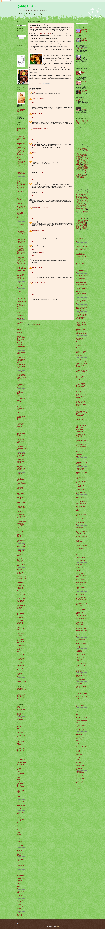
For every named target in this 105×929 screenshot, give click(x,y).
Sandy (85, 191)
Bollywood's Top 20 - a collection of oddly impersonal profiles (82, 325)
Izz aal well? (19, 429)
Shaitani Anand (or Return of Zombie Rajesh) (21, 263)
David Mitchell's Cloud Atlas (80, 702)
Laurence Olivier (79, 162)
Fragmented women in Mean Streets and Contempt (21, 360)
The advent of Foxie (20, 715)
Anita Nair (81, 126)
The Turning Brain (20, 617)
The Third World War (79, 584)
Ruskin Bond (78, 189)
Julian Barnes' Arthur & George (81, 643)
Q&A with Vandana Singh (80, 489)
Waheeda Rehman (84, 204)
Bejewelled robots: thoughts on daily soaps (21, 788)
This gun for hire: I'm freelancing (81, 765)
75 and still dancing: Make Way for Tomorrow (21, 258)
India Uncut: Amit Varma (21, 875)
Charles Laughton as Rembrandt (20, 440)
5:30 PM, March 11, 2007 (44, 207)
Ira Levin (81, 153)
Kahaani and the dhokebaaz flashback (20, 278)
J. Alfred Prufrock (35, 160)
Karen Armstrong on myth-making (81, 630)
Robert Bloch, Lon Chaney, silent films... (20, 670)
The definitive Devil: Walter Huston (20, 456)
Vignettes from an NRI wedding (81, 746)
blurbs (86, 208)
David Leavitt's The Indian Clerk (81, 545)
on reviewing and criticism (81, 222)
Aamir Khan (78, 120)
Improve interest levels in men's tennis (21, 803)
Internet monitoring (20, 824)
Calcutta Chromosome (21, 855)
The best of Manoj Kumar (80, 729)
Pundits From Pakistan (80, 677)
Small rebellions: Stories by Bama (81, 580)
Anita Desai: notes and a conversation (80, 538)
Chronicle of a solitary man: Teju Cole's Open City (81, 343)
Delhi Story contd (20, 732)
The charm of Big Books (80, 670)
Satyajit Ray (85, 192)
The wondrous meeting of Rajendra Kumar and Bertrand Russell (21, 318)
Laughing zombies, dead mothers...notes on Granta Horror (81, 333)
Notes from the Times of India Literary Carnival (81, 339)
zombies (82, 231)
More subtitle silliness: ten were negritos (21, 757)
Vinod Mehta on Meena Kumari (81, 256)
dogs (83, 214)
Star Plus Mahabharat (80, 197)
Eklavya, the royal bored (21, 551)
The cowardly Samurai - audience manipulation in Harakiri (21, 375)
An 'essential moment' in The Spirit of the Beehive (21, 342)
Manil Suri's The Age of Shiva (81, 533)
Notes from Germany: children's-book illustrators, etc (81, 469)
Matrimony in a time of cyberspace (20, 714)
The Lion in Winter (20, 531)
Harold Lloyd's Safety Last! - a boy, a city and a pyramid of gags (21, 134)
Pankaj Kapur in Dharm (21, 507)
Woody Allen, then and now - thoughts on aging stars (21, 237)
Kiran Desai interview (79, 622)
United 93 (18, 574)
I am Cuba (19, 291)
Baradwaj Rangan (20, 850)
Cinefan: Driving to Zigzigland (20, 536)
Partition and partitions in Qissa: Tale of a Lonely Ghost (21, 148)
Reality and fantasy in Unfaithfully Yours (20, 447)
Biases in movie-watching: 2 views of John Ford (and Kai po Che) (21, 168)
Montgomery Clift (79, 170)
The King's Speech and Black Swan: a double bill (21, 349)
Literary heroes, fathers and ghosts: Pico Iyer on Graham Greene (80, 330)
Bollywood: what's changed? (20, 649)
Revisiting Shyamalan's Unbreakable (21, 580)
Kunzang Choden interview (80, 679)
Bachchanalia (19, 635)
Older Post (71, 322)
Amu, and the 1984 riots (21, 672)
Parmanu (18, 886)
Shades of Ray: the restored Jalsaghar (20, 310)
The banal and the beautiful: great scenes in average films (21, 331)
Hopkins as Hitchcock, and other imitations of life (21, 234)
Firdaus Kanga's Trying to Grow (81, 490)
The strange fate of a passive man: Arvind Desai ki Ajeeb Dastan (21, 249)
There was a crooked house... (81, 459)
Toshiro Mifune (82, 201)
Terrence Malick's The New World (20, 608)
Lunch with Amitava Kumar (80, 561)
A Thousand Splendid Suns (80, 560)
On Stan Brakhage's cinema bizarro (20, 225)
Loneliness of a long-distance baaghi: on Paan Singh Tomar (21, 260)
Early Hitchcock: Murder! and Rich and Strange (21, 469)
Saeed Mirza (84, 189)
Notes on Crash (19, 618)
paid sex (77, 223)
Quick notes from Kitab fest (80, 609)
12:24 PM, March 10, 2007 (42, 120)
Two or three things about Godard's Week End (21, 444)
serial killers (85, 226)
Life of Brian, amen (20, 668)
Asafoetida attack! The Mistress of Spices (21, 601)
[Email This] (45, 83)
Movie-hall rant (19, 809)
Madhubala (83, 163)
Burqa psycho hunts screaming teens (20, 488)
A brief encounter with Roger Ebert (20, 199)
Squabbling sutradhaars (21, 693)
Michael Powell (85, 168)
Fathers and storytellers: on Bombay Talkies (21, 197)
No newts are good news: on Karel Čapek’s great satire (82, 381)
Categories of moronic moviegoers (21, 791)
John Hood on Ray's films (80, 517)
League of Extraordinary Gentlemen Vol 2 (80, 651)
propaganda (85, 224)
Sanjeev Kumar (79, 192)
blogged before (34, 27)
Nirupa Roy (85, 175)
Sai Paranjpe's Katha (20, 558)
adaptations (78, 207)
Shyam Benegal (78, 195)
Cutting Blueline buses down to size (21, 781)
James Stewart (78, 156)
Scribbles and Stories (20, 895)
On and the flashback (84, 91)
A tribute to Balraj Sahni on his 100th (21, 201)
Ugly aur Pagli (19, 482)
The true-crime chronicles (80, 278)
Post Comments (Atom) (36, 324)
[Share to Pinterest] (49, 83)
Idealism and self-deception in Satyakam (21, 337)
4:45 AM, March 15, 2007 (40, 267)
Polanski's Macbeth (20, 568)
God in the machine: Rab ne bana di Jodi (21, 476)
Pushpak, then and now (21, 553)
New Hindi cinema (82, 173)
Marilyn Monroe (84, 166)
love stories (85, 220)
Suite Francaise (78, 563)
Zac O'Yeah (84, 206)
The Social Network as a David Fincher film (21, 365)
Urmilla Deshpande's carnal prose (81, 372)
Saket (77, 190)
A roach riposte (78, 784)
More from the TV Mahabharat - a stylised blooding (84, 30)
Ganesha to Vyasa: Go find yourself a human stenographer (21, 695)
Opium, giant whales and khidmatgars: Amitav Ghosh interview (80, 509)
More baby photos (20, 719)
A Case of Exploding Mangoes (81, 503)
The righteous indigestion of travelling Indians (21, 798)
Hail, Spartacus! (19, 627)
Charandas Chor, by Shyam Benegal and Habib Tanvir (20, 151)
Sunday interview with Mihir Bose (81, 693)
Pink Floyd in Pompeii (20, 658)
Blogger (57, 926)
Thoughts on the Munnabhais (20, 573)
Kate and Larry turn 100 (21, 550)
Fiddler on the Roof (20, 571)
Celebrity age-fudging (20, 800)
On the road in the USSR (80, 542)
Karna (82, 159)
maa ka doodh (80, 221)
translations (83, 229)
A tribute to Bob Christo (21, 351)
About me (21, 14)
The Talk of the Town (20, 512)
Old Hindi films (80, 177)
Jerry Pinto (79, 157)
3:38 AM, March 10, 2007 (40, 98)
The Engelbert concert (79, 768)
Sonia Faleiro (85, 195)
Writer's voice (78, 762)
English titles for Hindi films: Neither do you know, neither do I (81, 100)
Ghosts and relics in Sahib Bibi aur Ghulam (21, 293)
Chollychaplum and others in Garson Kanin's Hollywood (81, 415)
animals (84, 207)
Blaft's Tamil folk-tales (79, 474)
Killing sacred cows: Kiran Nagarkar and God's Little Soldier (81, 615)
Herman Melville (78, 147)
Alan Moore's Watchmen (80, 594)
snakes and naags (84, 227)
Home (51, 322)
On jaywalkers (19, 777)
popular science (78, 224)
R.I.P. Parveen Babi (20, 665)
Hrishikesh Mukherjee (79, 149)
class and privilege (79, 213)
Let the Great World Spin (80, 419)
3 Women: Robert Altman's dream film (20, 387)
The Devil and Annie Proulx (80, 492)
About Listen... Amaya (20, 211)
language (79, 220)
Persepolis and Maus (79, 708)
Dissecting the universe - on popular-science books (80, 292)
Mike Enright (19, 883)
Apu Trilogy (82, 127)
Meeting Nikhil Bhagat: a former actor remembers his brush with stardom (21, 191)
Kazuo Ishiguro (82, 160)
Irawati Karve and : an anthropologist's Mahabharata (84, 108)
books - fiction (80, 209)
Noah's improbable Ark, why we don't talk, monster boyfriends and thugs (81, 412)
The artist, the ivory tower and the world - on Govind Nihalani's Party (21, 268)
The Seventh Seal (20, 661)
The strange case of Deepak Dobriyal (20, 171)
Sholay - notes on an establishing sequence (21, 315)
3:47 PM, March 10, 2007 (41, 192)
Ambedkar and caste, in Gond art (81, 350)
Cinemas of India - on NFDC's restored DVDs (21, 232)
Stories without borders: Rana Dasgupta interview (81, 691)
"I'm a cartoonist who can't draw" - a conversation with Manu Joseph (82, 288)
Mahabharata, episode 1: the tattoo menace (83, 82)
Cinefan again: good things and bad (20, 813)
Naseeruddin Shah (80, 171)
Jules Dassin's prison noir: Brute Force (20, 435)
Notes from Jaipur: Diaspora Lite (81, 479)
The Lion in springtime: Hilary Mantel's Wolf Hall (81, 465)
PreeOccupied (19, 890)
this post (33, 145)
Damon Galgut (78, 706)
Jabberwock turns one (79, 761)
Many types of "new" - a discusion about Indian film (21, 216)
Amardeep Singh (20, 845)
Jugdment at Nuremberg (21, 546)
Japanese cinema (85, 156)
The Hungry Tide (79, 683)
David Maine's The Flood (80, 671)
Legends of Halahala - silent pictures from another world (80, 261)
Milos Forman (79, 169)
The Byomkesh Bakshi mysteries (81, 599)
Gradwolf (18, 870)
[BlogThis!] (46, 83)
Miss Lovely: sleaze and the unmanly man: (21, 139)
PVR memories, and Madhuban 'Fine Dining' (21, 744)
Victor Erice (81, 202)
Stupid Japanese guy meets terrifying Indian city (80, 318)
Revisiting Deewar (20, 659)
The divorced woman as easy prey (82, 749)
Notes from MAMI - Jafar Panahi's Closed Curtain (21, 160)
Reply (33, 95)
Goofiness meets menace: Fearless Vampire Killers (20, 560)
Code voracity (19, 832)
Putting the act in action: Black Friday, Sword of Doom (21, 283)
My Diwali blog (78, 779)
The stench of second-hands (81, 644)
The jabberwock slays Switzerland (20, 822)
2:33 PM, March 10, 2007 (41, 172)
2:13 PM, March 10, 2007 (43, 160)
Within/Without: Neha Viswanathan (20, 915)
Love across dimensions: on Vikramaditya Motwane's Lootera (21, 178)
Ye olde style (78, 787)
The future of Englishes (80, 705)
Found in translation (79, 238)
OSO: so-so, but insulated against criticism (21, 522)
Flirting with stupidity (20, 811)
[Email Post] (43, 83)
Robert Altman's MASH (21, 654)
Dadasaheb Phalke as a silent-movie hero (21, 320)
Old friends (78, 774)
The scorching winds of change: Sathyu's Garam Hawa (21, 412)
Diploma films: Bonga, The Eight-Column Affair (21, 467)
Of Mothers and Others (83, 176)
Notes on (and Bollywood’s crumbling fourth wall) (84, 73)
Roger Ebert (79, 188)
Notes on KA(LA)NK (20, 582)
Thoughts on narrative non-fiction (81, 410)
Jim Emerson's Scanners (21, 876)
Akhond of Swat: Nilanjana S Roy (20, 843)
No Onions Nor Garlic (79, 586)
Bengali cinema (80, 130)
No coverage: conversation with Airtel (21, 818)
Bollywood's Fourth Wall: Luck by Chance (21, 471)
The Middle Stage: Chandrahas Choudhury (21, 906)
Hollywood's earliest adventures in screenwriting (20, 296)
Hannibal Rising (79, 570)
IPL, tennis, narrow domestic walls (81, 717)
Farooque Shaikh (79, 141)
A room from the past (79, 781)
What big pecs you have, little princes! (21, 700)
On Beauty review (79, 646)
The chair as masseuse (80, 778)
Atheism (81, 129)
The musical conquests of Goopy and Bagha (21, 358)
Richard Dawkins (85, 187)
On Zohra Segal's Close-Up (80, 427)
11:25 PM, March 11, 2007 (42, 245)
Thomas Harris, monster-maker (81, 618)
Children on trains (20, 792)
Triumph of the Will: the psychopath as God (21, 385)
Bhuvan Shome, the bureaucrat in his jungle (21, 173)
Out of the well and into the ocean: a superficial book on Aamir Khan (81, 310)
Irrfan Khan (86, 153)
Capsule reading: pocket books (81, 655)
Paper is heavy (19, 806)
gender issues (79, 219)
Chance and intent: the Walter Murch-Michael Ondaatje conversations (21, 220)
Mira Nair (84, 169)
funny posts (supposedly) (36, 84)
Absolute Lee (19, 841)
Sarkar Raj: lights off (20, 497)
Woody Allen (85, 205)
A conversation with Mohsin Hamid (82, 558)
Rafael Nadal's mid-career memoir (82, 359)
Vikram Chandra (80, 203)
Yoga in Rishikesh (79, 724)
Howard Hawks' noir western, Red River (20, 334)
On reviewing (78, 785)
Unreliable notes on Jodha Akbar (20, 509)
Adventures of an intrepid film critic (82, 284)
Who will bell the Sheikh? (21, 760)
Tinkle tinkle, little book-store (81, 277)
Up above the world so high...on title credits (21, 327)
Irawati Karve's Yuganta (80, 544)
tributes (77, 230)
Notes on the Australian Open (81, 727)
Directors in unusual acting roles (20, 323)
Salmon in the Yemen (79, 552)
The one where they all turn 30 (81, 775)
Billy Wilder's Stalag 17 (21, 433)
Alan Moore (82, 121)
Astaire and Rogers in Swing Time (20, 519)
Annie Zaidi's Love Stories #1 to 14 (82, 275)
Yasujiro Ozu (78, 206)
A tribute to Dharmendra (21, 362)
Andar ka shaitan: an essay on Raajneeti (20, 401)
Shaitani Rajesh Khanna (82, 193)
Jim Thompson (85, 157)
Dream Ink (19, 864)
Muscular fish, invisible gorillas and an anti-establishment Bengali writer (82, 408)
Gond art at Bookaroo (79, 493)
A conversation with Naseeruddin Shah (20, 424)
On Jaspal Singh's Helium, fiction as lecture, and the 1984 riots (81, 249)
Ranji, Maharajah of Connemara (81, 698)
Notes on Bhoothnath (20, 498)
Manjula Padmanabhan (82, 165)
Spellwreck (78, 755)
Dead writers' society (79, 274)
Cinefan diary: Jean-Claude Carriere (20, 588)
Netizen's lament (79, 757)
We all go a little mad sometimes (20, 414)
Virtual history (19, 662)
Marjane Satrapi (78, 167)
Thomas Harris (83, 200)
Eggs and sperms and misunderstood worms (79, 430)
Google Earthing (20, 737)
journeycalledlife (35, 120)
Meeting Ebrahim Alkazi (80, 730)
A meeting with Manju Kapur (80, 505)
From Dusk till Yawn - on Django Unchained (21, 209)
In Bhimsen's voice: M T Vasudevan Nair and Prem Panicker (80, 452)
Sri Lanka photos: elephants (80, 718)
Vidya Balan (47, 44)
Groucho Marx (85, 144)
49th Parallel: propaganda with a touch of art (21, 305)
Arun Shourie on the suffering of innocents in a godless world (81, 361)
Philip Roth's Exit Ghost (80, 535)
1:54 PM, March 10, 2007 (39, 152)
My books (28, 14)
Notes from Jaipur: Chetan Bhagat (81, 481)
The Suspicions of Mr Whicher (81, 467)
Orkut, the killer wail (20, 796)
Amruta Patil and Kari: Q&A (80, 527)
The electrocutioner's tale (80, 458)
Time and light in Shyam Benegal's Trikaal (21, 229)
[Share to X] (47, 83)
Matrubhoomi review (20, 645)
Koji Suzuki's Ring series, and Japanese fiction (81, 541)
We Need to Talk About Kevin (81, 649)
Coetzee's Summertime (80, 461)
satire (85, 225)
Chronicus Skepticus (36, 128)
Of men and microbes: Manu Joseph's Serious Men (80, 435)
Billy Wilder (86, 130)
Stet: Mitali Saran (20, 899)
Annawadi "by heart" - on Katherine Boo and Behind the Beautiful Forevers (82, 315)
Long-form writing (37, 14)
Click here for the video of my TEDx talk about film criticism (21, 110)
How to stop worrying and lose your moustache (21, 378)
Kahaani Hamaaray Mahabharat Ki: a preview (21, 689)
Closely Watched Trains (21, 542)
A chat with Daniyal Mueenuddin (81, 482)
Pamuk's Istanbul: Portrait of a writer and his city (81, 664)
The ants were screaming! (21, 578)
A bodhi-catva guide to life (80, 272)
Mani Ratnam (86, 164)
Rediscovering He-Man (80, 744)
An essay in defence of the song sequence (21, 154)
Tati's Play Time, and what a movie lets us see (21, 431)
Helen (86, 146)
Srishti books (84, 196)
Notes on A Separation (21, 270)
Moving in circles (79, 754)
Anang (33, 92)
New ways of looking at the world (81, 720)
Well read (77, 680)
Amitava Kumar (19, 846)
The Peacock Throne (79, 567)
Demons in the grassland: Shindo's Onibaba (21, 437)
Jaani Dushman (85, 154)
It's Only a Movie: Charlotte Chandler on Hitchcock (80, 624)
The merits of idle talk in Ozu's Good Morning (21, 383)
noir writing (86, 221)
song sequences (79, 228)
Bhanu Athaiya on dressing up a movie (20, 426)
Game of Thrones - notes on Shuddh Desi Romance (21, 162)
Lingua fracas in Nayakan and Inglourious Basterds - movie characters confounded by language (21, 144)
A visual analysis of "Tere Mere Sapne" (21, 129)
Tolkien (77, 201)
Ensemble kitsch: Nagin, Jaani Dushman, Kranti (21, 548)
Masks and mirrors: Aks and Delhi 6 (21, 308)
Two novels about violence (80, 286)
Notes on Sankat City (20, 457)
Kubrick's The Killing (20, 473)
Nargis (85, 170)
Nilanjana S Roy (78, 175)
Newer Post (30, 322)
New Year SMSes (20, 775)
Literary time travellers (79, 237)
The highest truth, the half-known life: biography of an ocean (81, 386)
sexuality (77, 227)
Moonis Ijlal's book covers (80, 579)
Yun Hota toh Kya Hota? (21, 583)
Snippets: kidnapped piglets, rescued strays (81, 379)
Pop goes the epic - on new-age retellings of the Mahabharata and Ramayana (81, 241)
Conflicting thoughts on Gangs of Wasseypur (21, 244)
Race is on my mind (20, 506)
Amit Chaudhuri (84, 122)
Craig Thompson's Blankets (80, 557)
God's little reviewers (79, 747)
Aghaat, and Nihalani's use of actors (21, 454)
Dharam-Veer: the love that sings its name (21, 590)
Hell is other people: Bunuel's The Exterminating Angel (20, 372)
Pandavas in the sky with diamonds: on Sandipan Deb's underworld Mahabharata (81, 259)
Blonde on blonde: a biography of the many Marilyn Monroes (81, 280)
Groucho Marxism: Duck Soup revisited (21, 603)
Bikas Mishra (34, 282)
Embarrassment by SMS (21, 769)
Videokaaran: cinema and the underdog (21, 287)
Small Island (78, 682)
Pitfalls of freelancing (20, 808)
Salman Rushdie (82, 190)
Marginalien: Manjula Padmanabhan (20, 880)
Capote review (19, 612)
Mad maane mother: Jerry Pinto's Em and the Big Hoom (81, 296)
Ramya (33, 152)
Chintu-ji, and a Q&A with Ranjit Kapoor (21, 451)
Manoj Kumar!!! (78, 166)
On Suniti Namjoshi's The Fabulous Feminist (80, 271)
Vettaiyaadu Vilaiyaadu (21, 566)
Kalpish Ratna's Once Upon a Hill (81, 289)
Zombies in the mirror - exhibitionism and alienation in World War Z (81, 254)
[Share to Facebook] (48, 83)
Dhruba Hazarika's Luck (80, 454)
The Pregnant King (79, 526)
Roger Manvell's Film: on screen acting (21, 637)
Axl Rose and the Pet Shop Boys (81, 734)
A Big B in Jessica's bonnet (80, 564)
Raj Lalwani (34, 259)
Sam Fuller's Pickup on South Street (21, 460)
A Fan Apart (19, 840)
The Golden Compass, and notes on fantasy (21, 515)
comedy (86, 213)
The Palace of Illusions (80, 522)
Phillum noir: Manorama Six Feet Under (21, 517)
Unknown (34, 113)
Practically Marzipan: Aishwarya (20, 888)
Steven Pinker (82, 198)
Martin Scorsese (85, 167)
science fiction (78, 226)
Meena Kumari (79, 168)
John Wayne (78, 158)
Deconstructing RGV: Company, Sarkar (20, 625)
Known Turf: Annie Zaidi (21, 878)
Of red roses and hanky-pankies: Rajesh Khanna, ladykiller (21, 339)
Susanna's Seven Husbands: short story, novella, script (82, 377)
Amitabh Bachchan (79, 123)
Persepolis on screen (20, 495)
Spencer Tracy (78, 196)
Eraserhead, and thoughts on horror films (21, 623)
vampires (81, 230)
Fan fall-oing (78, 788)
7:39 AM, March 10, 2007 (40, 113)
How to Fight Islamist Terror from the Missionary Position (81, 308)
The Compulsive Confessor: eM (20, 901)
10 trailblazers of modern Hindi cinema (21, 222)
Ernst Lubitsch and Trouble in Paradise (20, 479)
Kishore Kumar (83, 161)
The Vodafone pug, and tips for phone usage (21, 786)
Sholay (85, 194)
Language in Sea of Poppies (81, 514)
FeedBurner (22, 40)
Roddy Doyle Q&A (79, 442)
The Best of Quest (79, 355)
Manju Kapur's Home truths (80, 605)
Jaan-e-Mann (19, 569)
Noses (77, 176)
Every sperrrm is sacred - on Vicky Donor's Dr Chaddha (21, 275)
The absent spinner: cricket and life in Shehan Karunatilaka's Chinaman (82, 389)
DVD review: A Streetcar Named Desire (21, 500)
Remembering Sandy (79, 782)
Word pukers (19, 825)
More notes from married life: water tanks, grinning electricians (21, 709)
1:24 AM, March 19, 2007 (41, 282)
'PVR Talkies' (19, 726)
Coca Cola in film (20, 285)
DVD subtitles (19, 768)
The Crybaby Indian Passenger (20, 794)
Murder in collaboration (80, 356)
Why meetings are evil (21, 764)
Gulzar (78, 145)
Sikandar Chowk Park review (81, 647)
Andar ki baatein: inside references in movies (21, 272)
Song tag (77, 769)
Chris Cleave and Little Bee (80, 476)
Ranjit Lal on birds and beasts (81, 497)
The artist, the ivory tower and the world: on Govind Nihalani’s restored (84, 40)
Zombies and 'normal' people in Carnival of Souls (20, 404)
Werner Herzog (79, 205)
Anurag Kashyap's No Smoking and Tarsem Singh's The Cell (20, 524)
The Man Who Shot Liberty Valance (20, 586)
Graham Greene (79, 144)
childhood (84, 212)
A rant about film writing (21, 759)
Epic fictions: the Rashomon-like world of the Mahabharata (81, 374)
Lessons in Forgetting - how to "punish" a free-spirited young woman (21, 187)
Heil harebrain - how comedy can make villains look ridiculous (21, 204)
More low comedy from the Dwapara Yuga (21, 698)
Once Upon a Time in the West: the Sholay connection (21, 679)
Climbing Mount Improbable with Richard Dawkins (81, 502)
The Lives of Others (20, 480)
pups (77, 225)
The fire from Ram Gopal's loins (20, 529)
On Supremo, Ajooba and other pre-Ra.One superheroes (21, 302)
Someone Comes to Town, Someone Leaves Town (80, 590)
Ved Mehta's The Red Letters (81, 694)
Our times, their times (79, 743)
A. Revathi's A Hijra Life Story (81, 353)
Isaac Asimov (79, 154)
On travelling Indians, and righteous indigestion (80, 49)
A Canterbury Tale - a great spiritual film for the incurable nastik (21, 252)
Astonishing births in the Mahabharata (80, 738)
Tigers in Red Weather (80, 638)
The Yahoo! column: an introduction (21, 417)
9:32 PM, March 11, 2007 (44, 230)
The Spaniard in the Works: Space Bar (20, 910)
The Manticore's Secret (80, 634)
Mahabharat (78, 164)
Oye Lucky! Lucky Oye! (21, 474)
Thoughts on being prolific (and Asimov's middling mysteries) (81, 352)
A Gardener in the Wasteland (81, 334)
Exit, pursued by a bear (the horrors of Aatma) (21, 207)
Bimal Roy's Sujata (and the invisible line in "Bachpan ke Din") (21, 213)
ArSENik (33, 98)
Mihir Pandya (19, 882)
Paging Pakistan (79, 484)
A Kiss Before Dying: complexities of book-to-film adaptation (81, 371)
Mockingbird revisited (79, 431)
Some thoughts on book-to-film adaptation (21, 289)
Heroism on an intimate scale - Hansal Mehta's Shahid (21, 157)
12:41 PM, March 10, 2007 (44, 128)
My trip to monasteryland (80, 772)
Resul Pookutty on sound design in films (21, 227)
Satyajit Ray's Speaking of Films (81, 654)
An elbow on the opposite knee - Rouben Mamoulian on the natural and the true (21, 184)
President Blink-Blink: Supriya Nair (20, 892)
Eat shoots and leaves (21, 827)
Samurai (81, 191)
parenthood (84, 223)
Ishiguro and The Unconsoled (81, 703)
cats (79, 212)
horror (86, 219)
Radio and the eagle (20, 801)
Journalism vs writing (79, 771)
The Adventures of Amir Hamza (81, 518)
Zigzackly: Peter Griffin (21, 916)
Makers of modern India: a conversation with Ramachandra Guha (81, 402)
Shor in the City (19, 329)
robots (81, 225)
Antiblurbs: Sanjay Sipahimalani (20, 848)
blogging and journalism (79, 208)
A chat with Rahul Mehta (80, 439)
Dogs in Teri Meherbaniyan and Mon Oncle (21, 392)
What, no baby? (19, 830)
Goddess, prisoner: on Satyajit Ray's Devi (21, 265)
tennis (77, 229)
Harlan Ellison (82, 146)
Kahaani (83, 158)
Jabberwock (26, 6)
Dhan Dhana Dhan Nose (21, 511)
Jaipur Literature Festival (81, 155)
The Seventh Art (19, 908)
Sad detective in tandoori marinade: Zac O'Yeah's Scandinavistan (80, 392)
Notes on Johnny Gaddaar (20, 527)
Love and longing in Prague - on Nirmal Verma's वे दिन (81, 247)
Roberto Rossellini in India (80, 515)
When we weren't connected (20, 834)
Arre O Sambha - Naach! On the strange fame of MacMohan (21, 194)
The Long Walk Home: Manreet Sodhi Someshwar (21, 904)
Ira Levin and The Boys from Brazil (82, 536)
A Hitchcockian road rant (21, 805)
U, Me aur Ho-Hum (20, 504)
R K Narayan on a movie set (80, 358)
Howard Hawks (84, 148)
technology (85, 228)
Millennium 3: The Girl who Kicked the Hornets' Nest (81, 456)
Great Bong (19, 871)
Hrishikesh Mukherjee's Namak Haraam (21, 389)
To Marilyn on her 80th (21, 594)
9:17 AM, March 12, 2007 (41, 252)
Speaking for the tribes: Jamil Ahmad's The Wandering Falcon (81, 384)
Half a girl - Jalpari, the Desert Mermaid (21, 242)
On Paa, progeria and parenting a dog (20, 717)
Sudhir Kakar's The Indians (80, 566)
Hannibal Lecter (83, 145)
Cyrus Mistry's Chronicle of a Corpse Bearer (81, 303)
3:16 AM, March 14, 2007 (41, 259)
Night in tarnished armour (21, 681)
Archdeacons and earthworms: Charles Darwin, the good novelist (81, 399)
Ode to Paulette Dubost (21, 298)
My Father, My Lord (20, 534)
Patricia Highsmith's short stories (81, 548)
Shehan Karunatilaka (79, 194)
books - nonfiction (82, 211)
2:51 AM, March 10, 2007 (39, 92)
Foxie (85, 141)
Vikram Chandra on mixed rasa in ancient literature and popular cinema (81, 244)
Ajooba (83, 120)
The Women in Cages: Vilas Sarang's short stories (80, 592)
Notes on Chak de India (21, 532)
